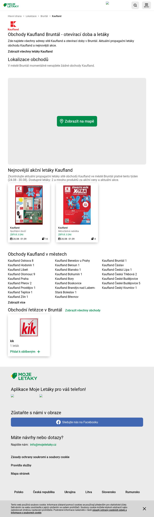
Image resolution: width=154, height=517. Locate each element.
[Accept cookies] (144, 508)
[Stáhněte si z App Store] (117, 5)
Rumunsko (132, 492)
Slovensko (109, 492)
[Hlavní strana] (11, 5)
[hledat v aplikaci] (135, 5)
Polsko (18, 492)
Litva (88, 492)
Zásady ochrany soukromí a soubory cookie (40, 457)
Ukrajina (69, 492)
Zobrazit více (16, 302)
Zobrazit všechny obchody (82, 310)
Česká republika (44, 492)
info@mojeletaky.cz (43, 444)
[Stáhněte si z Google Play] (54, 398)
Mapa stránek (20, 473)
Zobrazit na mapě (79, 121)
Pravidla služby (21, 465)
